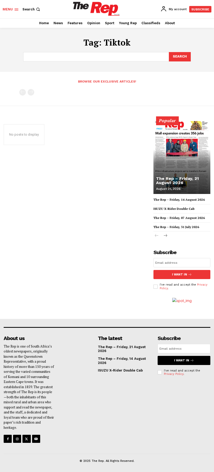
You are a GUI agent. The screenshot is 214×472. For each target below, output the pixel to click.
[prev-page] (22, 92)
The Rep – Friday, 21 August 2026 (177, 180)
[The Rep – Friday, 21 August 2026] (181, 157)
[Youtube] (36, 439)
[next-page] (165, 236)
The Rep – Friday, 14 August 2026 (179, 200)
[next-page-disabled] (31, 92)
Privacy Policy (173, 374)
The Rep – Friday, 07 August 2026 (179, 218)
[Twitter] (26, 439)
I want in (179, 274)
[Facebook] (8, 439)
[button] (31, 9)
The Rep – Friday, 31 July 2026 (176, 227)
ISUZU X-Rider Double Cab (173, 209)
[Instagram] (17, 439)
